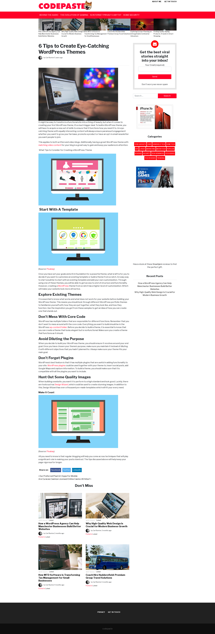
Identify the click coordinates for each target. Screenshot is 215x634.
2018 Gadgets (140, 144)
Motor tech (161, 149)
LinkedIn (77, 470)
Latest (51, 520)
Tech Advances (158, 153)
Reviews (138, 153)
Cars (149, 144)
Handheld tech (159, 144)
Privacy (101, 612)
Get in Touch (170, 1)
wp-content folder (58, 327)
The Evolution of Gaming (74, 15)
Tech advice (170, 153)
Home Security (131, 15)
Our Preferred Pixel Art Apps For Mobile (58, 476)
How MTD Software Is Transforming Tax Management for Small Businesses (59, 577)
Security (146, 153)
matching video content (49, 145)
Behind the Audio (48, 15)
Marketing (150, 149)
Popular (170, 149)
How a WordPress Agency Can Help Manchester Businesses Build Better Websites (59, 526)
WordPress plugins (56, 365)
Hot (136, 149)
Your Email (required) (154, 65)
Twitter (66, 470)
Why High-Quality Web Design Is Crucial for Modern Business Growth (106, 525)
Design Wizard (61, 384)
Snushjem (157, 264)
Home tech (170, 144)
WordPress (63, 286)
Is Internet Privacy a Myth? (105, 15)
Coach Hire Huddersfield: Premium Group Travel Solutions (105, 576)
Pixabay (50, 269)
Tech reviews (150, 158)
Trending (161, 158)
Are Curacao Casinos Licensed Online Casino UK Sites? (64, 479)
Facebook (55, 470)
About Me (156, 1)
